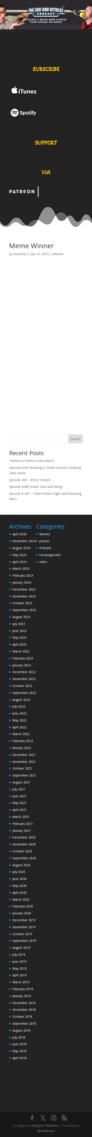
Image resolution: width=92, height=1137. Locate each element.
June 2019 (19, 961)
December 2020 (24, 837)
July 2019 (18, 954)
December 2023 (24, 589)
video (43, 562)
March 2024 (20, 568)
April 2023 (19, 644)
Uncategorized (49, 555)
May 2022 (19, 720)
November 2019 (24, 927)
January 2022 (21, 748)
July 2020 (18, 872)
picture (44, 541)
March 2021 (20, 817)
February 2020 (22, 906)
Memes (57, 254)
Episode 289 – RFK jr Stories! (30, 480)
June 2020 (19, 879)
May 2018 (19, 1051)
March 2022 (20, 734)
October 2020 (22, 851)
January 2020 (21, 913)
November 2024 (24, 541)
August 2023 (21, 617)
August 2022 (21, 700)
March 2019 (20, 982)
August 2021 (21, 782)
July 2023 (18, 624)
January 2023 (21, 665)
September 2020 (24, 858)
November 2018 (24, 1009)
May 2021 (19, 803)
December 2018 (24, 1003)
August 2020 (21, 865)
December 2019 (24, 920)
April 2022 (19, 727)
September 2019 (24, 941)
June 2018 (19, 1044)
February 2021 (22, 823)
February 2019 (22, 989)
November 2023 (24, 596)
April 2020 (19, 892)
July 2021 (18, 789)
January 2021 (21, 830)
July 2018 (18, 1037)
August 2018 (21, 1030)
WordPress (46, 1131)
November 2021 (24, 761)
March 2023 (20, 651)
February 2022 (22, 741)
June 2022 (19, 713)
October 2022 (22, 686)
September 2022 (24, 693)
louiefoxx (20, 254)
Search (75, 439)
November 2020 (24, 844)
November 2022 (24, 679)
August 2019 (21, 947)
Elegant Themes (45, 1125)
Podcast (45, 548)
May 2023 (19, 637)
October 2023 (22, 603)
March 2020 (20, 899)
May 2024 (19, 555)
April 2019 (19, 975)
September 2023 (24, 610)
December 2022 (24, 672)
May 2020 (19, 885)
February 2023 (22, 658)
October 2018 (22, 1016)
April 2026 (19, 534)
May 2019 (19, 968)
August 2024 (21, 548)
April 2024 (19, 562)
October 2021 (22, 768)
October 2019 (22, 934)
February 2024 (22, 575)
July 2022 (18, 706)
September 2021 (24, 775)
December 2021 (24, 755)
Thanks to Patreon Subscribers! (31, 461)
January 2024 (21, 582)
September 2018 (24, 1023)
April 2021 (19, 810)
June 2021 (19, 796)
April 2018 (19, 1058)
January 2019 (21, 996)
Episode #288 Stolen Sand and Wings (36, 486)
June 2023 (19, 631)
